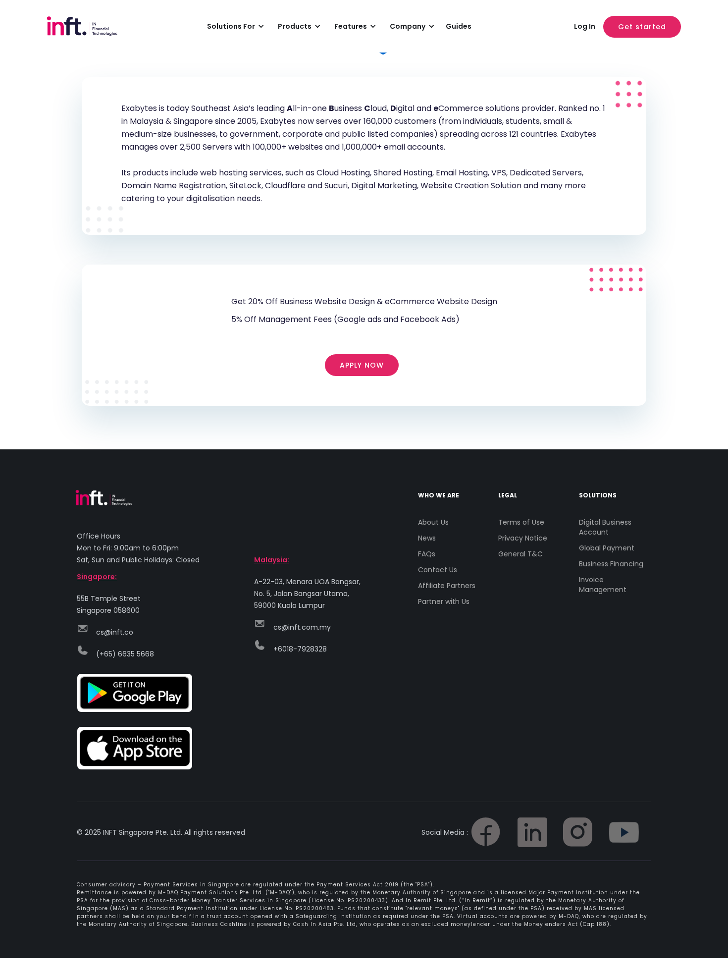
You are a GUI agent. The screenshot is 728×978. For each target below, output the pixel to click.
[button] (234, 26)
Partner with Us (443, 601)
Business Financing (611, 564)
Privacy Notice (522, 538)
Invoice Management (602, 585)
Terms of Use (521, 522)
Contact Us (437, 570)
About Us (433, 522)
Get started (642, 27)
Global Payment (606, 548)
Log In (584, 26)
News (427, 538)
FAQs (426, 554)
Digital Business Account (605, 527)
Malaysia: (271, 560)
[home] (91, 26)
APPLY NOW (362, 365)
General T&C (520, 554)
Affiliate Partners (446, 586)
